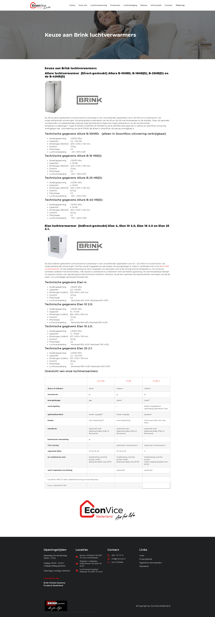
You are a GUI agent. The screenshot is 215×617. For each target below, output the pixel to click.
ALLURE (101, 381)
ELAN (128, 381)
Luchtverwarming (98, 5)
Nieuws (143, 5)
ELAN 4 (156, 381)
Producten (115, 5)
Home (72, 5)
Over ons (83, 5)
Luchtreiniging (130, 5)
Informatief (156, 5)
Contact (168, 5)
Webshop (180, 5)
